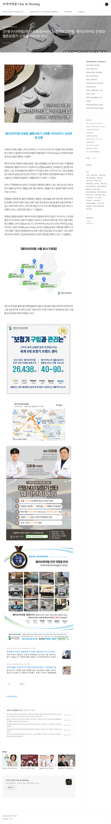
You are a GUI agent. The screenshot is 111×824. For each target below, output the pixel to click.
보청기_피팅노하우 (91, 69)
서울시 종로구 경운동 (91, 148)
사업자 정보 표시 (12, 696)
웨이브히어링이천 (101, 186)
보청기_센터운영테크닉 (93, 97)
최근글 (88, 158)
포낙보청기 (89, 200)
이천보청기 (89, 206)
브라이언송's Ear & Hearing (21, 4)
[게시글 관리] (14, 684)
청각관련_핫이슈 (91, 87)
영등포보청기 (89, 183)
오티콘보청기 (89, 198)
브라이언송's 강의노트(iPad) (94, 108)
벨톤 (104, 195)
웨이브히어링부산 (102, 192)
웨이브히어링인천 (91, 186)
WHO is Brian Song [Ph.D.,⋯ (95, 123)
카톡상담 (81, 12)
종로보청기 (100, 178)
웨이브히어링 (96, 189)
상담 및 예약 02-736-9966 (94, 139)
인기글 (94, 158)
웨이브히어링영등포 (98, 206)
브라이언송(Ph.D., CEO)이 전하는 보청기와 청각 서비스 (22, 783)
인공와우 (88, 101)
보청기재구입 (89, 195)
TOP (106, 816)
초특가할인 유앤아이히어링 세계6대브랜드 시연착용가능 (31, 667)
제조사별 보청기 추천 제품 (94, 72)
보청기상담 (102, 175)
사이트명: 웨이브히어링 (92, 130)
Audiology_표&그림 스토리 (94, 104)
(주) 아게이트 (89, 133)
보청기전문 (89, 209)
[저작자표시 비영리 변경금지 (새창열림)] (29, 684)
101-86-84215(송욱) (92, 145)
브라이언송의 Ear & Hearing (95, 61)
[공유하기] (11, 684)
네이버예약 (68, 12)
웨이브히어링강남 (91, 178)
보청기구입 (103, 183)
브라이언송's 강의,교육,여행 (94, 83)
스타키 (88, 175)
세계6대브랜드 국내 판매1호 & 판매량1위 (44, 12)
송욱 (103, 203)
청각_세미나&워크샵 (92, 76)
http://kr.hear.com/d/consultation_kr (19, 648)
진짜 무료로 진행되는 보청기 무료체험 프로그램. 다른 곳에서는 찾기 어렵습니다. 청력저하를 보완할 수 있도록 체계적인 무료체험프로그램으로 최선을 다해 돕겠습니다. (32, 655)
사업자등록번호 (90, 142)
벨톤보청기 (89, 189)
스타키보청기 (96, 200)
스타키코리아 (98, 195)
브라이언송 (89, 181)
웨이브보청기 (94, 175)
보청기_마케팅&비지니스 (14, 710)
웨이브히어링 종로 (91, 192)
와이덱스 (96, 183)
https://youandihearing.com (16, 664)
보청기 (100, 198)
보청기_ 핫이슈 (90, 94)
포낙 (95, 198)
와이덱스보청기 (97, 181)
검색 (101, 4)
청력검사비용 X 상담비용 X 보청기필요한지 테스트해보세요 (32, 651)
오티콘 (98, 203)
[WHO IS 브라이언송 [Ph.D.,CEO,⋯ (96, 126)
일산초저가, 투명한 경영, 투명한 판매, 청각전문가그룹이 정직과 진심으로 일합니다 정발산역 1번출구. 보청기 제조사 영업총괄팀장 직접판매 (31, 671)
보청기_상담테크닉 (91, 79)
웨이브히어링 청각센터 (93, 65)
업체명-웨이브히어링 (91, 136)
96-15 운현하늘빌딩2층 (93, 151)
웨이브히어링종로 (91, 203)
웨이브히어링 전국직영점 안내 (13, 12)
